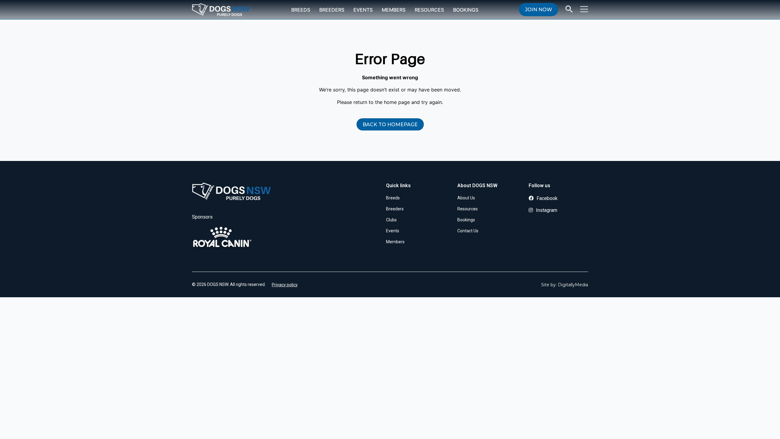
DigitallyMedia (573, 284)
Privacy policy (285, 284)
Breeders (331, 10)
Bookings (465, 10)
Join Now (538, 9)
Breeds (300, 10)
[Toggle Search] (569, 9)
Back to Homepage (390, 124)
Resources (429, 10)
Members (394, 10)
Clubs (391, 219)
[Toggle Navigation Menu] (584, 9)
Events (363, 10)
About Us (466, 197)
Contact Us (467, 230)
